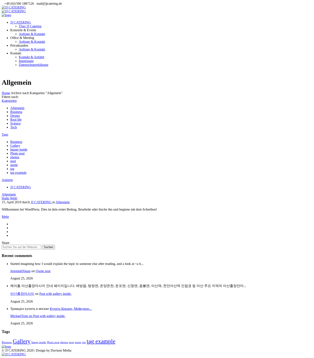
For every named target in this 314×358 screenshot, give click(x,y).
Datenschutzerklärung (33, 65)
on (21, 316)
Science (15, 123)
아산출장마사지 (22, 294)
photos (14, 157)
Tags (5, 134)
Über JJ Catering (30, 26)
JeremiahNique (20, 271)
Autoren (7, 180)
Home (6, 93)
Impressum (26, 61)
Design (15, 115)
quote (14, 165)
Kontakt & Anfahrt (31, 57)
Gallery (15, 145)
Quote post (43, 271)
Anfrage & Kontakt (32, 34)
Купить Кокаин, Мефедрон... (71, 308)
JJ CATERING (20, 22)
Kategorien (9, 100)
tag (12, 169)
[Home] (6, 15)
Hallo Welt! (9, 198)
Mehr (5, 216)
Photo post (17, 153)
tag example (18, 172)
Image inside (18, 149)
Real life (16, 119)
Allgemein (17, 108)
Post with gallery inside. (55, 294)
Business (16, 112)
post (13, 161)
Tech (13, 127)
